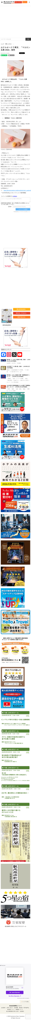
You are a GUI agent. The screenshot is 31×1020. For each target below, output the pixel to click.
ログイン (25, 1)
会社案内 (3, 1007)
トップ (2, 43)
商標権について (19, 1009)
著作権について (11, 1009)
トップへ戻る (25, 1001)
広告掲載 (16, 1007)
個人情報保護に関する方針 (12, 1011)
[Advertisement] (15, 17)
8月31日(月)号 (7, 325)
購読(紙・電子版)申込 (21, 313)
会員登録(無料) (22, 309)
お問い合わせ (10, 1007)
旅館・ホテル (8, 43)
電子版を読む (22, 317)
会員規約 (22, 1011)
